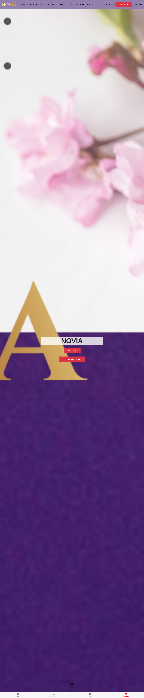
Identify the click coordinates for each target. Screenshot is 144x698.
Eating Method (35, 4)
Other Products (106, 4)
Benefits (23, 4)
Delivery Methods (75, 4)
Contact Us (91, 4)
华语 (136, 4)
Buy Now (124, 4)
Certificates (50, 4)
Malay (141, 4)
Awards (61, 4)
